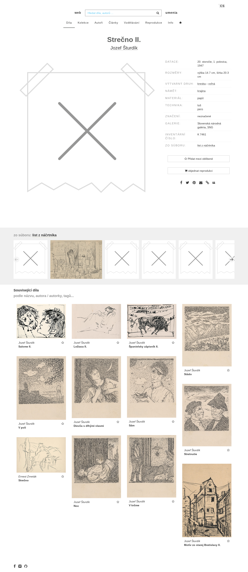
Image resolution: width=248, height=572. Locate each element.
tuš (199, 105)
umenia (171, 12)
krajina (201, 90)
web (78, 12)
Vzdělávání (132, 22)
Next (231, 259)
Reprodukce (153, 22)
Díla (69, 22)
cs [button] (222, 6)
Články (113, 22)
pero (200, 109)
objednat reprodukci (200, 170)
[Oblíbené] (180, 23)
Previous (16, 259)
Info (170, 22)
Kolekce (83, 22)
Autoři (99, 22)
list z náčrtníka (206, 145)
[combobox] (123, 13)
